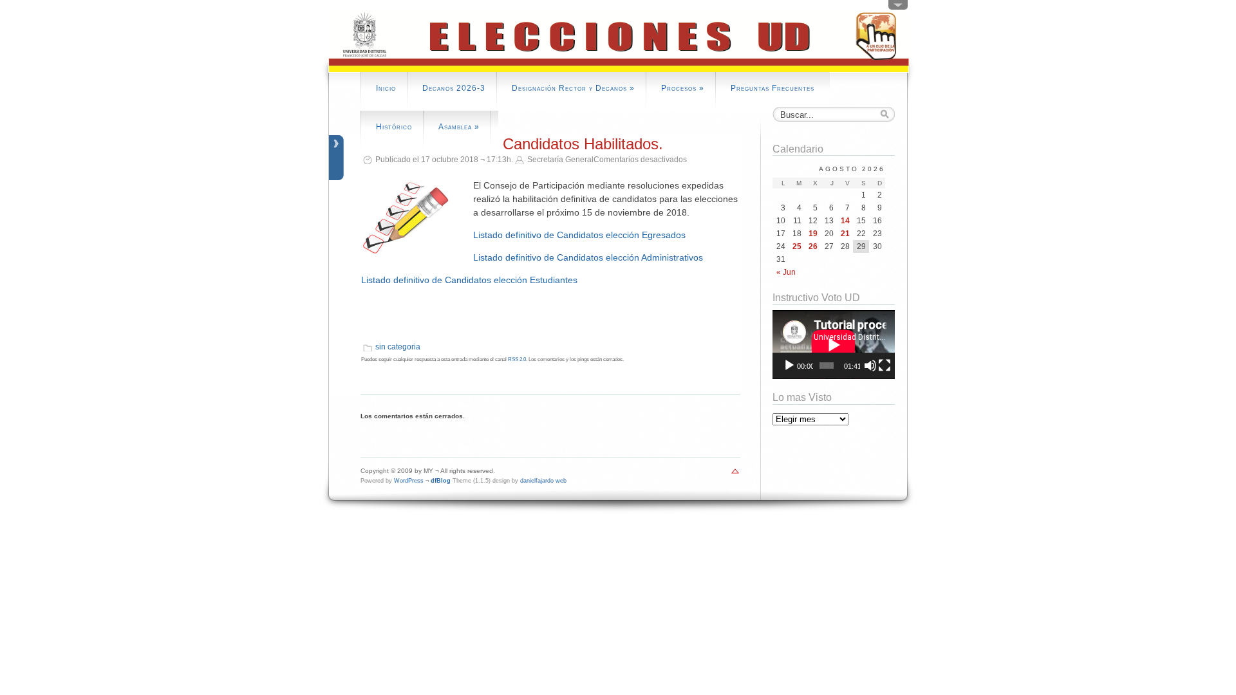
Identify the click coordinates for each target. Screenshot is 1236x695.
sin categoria (397, 346)
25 (796, 246)
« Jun (786, 272)
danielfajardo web (543, 480)
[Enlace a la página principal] (618, 70)
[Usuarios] (898, 7)
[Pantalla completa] (884, 365)
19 (813, 233)
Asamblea (459, 126)
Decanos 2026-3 (453, 88)
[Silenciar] (870, 365)
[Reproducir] (789, 365)
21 (845, 233)
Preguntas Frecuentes (772, 88)
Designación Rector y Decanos (573, 88)
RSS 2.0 (517, 359)
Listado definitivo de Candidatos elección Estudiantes (469, 280)
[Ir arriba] (735, 474)
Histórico (394, 126)
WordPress (409, 480)
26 (813, 246)
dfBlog (441, 480)
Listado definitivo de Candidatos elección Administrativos (588, 257)
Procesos (682, 88)
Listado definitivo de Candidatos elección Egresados (579, 235)
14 (845, 221)
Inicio (386, 88)
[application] (833, 344)
